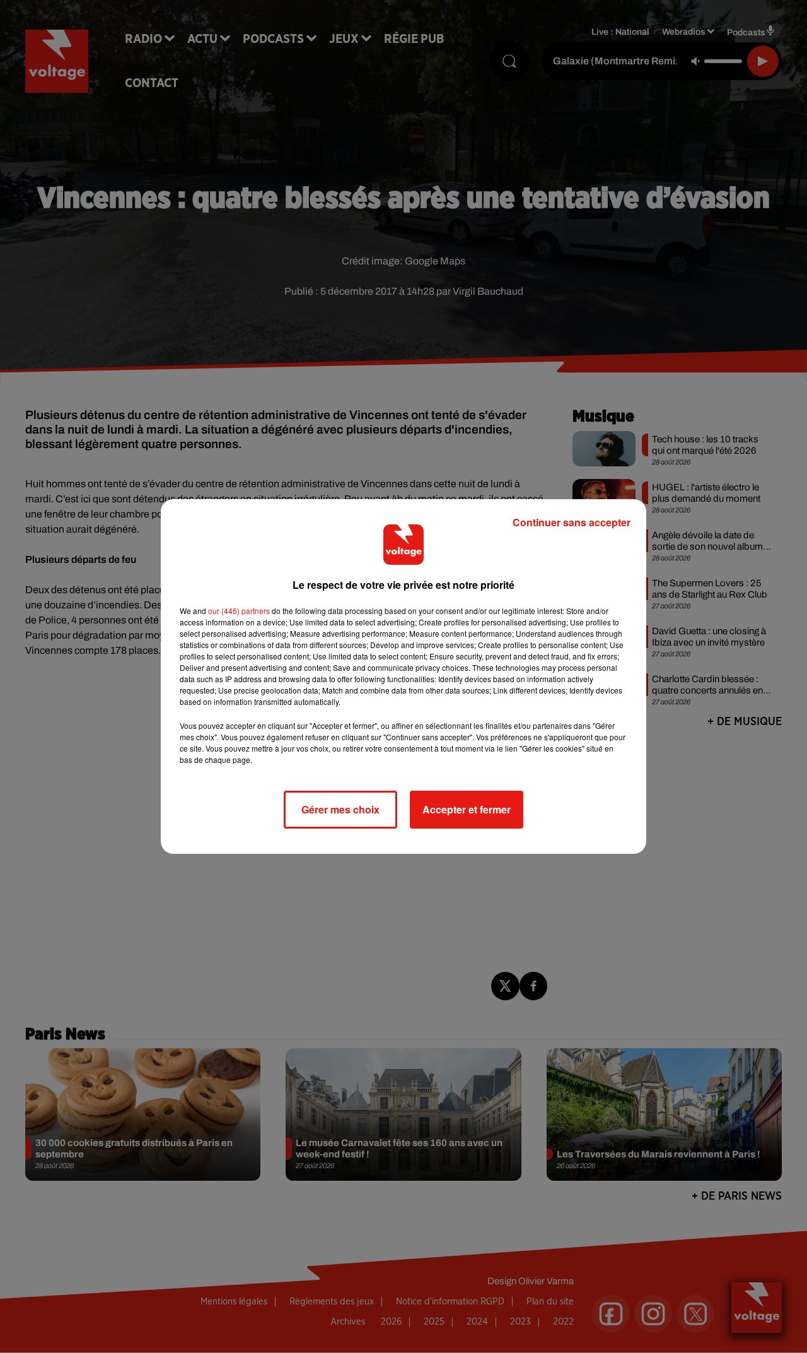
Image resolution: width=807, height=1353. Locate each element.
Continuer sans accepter (571, 522)
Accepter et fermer (466, 809)
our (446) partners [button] (239, 610)
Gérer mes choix (340, 809)
